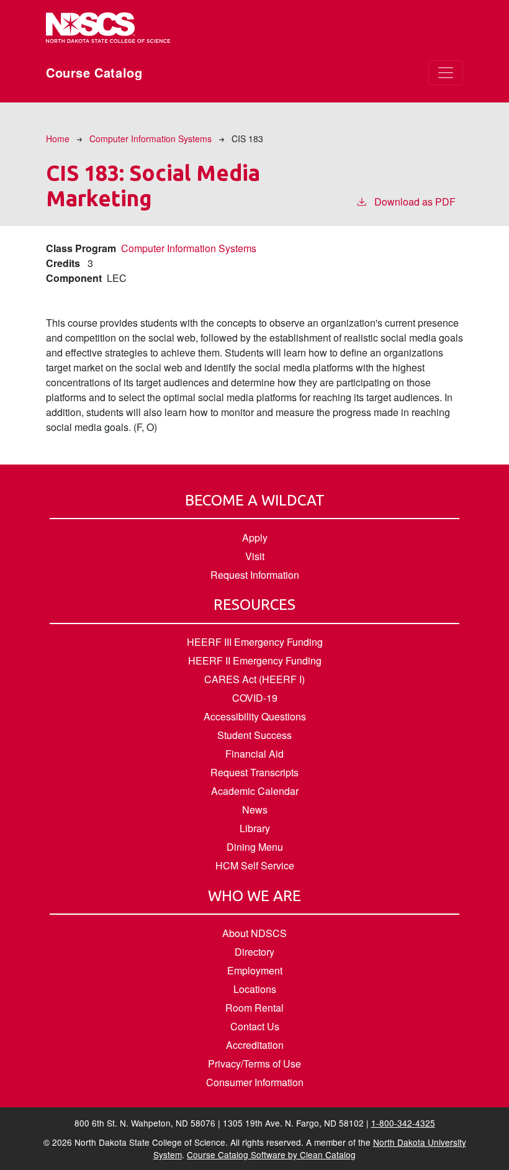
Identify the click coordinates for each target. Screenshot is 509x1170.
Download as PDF (415, 201)
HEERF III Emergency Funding (255, 642)
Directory (254, 952)
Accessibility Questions (255, 716)
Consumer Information (255, 1082)
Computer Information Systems (150, 138)
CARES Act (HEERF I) (254, 679)
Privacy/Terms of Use (254, 1063)
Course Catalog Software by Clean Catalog (271, 1154)
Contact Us (254, 1026)
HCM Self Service (254, 865)
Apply (255, 537)
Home (58, 138)
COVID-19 (254, 698)
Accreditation (255, 1045)
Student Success (254, 735)
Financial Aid (254, 753)
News (255, 809)
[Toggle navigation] (445, 72)
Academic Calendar (255, 791)
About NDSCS (254, 933)
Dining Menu (255, 847)
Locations (254, 989)
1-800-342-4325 (403, 1123)
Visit (254, 556)
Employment (254, 970)
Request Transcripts (254, 772)
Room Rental (254, 1007)
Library (255, 828)
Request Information (254, 575)
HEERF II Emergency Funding (255, 660)
